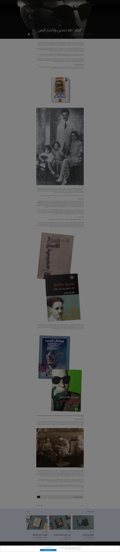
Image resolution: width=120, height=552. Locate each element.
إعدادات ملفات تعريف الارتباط (48, 547)
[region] (60, 549)
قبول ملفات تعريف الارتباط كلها (48, 550)
